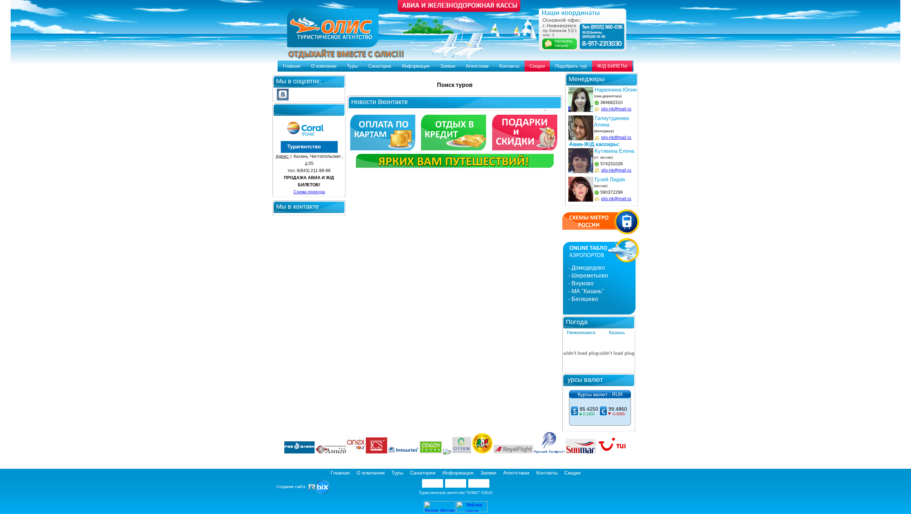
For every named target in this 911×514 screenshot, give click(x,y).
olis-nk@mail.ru (616, 109)
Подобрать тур (571, 66)
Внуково (583, 283)
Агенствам (477, 66)
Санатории (379, 66)
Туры (352, 66)
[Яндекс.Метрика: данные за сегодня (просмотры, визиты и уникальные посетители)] (439, 506)
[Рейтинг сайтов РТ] (472, 510)
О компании (323, 66)
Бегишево (585, 299)
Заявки (447, 66)
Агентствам (516, 473)
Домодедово (588, 268)
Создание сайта (293, 486)
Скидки (537, 66)
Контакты (509, 66)
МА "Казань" (588, 291)
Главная (291, 66)
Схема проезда (309, 191)
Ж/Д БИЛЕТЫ (612, 66)
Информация (416, 66)
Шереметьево (590, 275)
